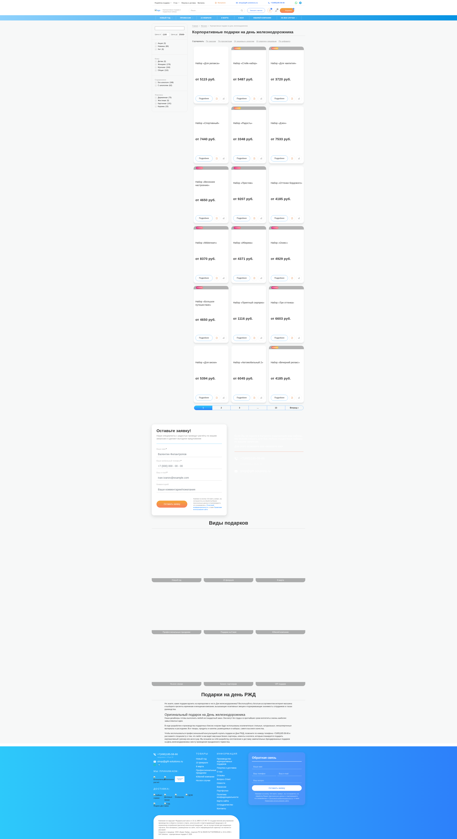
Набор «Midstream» (206, 242)
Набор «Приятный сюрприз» (248, 302)
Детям (162, 61)
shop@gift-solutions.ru (255, 471)
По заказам (211, 41)
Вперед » (294, 408)
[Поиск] (242, 10)
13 (276, 408)
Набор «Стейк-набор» (245, 63)
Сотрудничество (225, 805)
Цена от (158, 34)
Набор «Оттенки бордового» (286, 183)
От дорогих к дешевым (266, 41)
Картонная (164, 103)
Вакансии (221, 787)
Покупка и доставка (188, 3)
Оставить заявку (172, 504)
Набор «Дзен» (278, 123)
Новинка (163, 46)
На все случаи (288, 18)
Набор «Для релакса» (207, 63)
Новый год (165, 18)
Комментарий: (162, 484)
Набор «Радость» (242, 123)
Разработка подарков (162, 3)
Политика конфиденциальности (227, 795)
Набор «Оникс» (279, 242)
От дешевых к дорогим (244, 41)
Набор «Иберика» (243, 242)
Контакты (201, 3)
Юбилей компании (262, 18)
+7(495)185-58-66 (252, 458)
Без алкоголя (166, 82)
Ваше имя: (161, 449)
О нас (176, 3)
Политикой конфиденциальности (281, 798)
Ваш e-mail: (161, 473)
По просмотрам (225, 41)
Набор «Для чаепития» (283, 63)
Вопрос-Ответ (224, 779)
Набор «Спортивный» (207, 123)
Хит (161, 49)
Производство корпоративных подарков (224, 761)
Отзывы (221, 775)
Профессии (185, 18)
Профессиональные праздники (206, 771)
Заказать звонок (256, 10)
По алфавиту (284, 41)
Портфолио (222, 791)
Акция (162, 43)
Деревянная (164, 97)
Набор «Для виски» (206, 362)
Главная (195, 26)
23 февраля (206, 18)
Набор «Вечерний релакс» (285, 362)
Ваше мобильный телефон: (168, 461)
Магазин (204, 26)
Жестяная (163, 100)
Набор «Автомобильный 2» (248, 362)
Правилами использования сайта (277, 801)
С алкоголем (165, 85)
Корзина (163, 106)
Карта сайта (223, 801)
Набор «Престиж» (243, 183)
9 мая (241, 18)
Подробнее (204, 99)
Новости (221, 783)
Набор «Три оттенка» (282, 302)
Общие (163, 70)
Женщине (164, 64)
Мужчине (164, 67)
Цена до (174, 34)
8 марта (224, 18)
